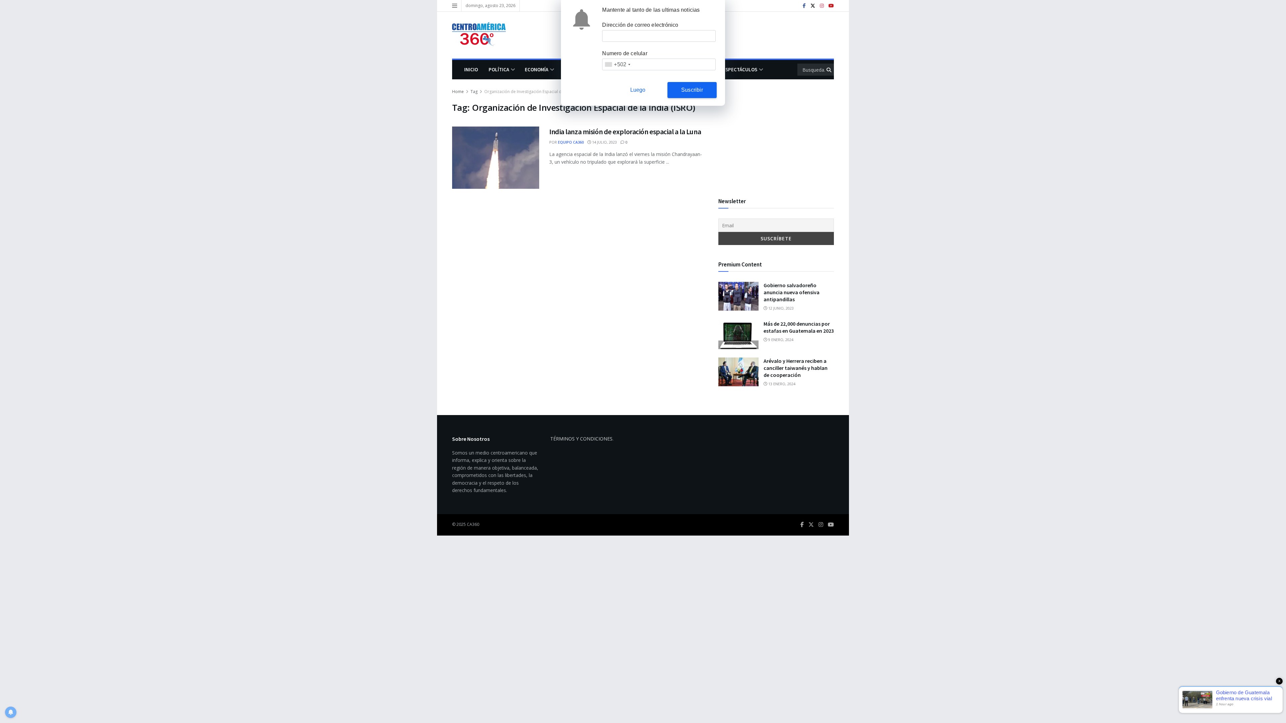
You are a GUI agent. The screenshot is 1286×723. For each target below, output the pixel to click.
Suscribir (692, 90)
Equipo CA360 (571, 142)
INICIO (471, 69)
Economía (536, 69)
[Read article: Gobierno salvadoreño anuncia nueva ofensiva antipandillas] (738, 296)
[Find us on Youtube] (831, 6)
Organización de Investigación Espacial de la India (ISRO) (537, 91)
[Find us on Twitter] (812, 6)
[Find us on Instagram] (822, 6)
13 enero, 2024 (781, 383)
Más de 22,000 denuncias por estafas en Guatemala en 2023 (799, 327)
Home (458, 91)
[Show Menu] (454, 6)
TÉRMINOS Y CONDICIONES (581, 438)
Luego (638, 90)
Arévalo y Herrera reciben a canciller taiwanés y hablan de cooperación (796, 367)
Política (499, 69)
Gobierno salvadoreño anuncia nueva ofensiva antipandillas (791, 292)
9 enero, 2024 (780, 339)
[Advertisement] (776, 135)
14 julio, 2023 (604, 142)
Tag (474, 91)
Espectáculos (740, 69)
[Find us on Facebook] (804, 6)
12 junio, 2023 (780, 308)
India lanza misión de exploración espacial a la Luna (625, 131)
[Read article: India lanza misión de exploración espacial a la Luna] (495, 158)
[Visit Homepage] (482, 35)
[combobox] (617, 64)
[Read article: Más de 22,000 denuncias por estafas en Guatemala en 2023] (738, 334)
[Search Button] (829, 70)
